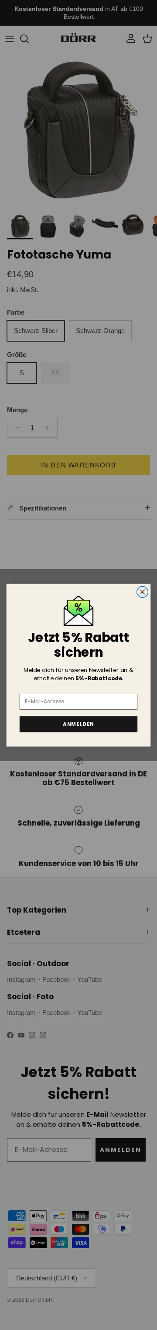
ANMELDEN (78, 724)
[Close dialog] (142, 592)
